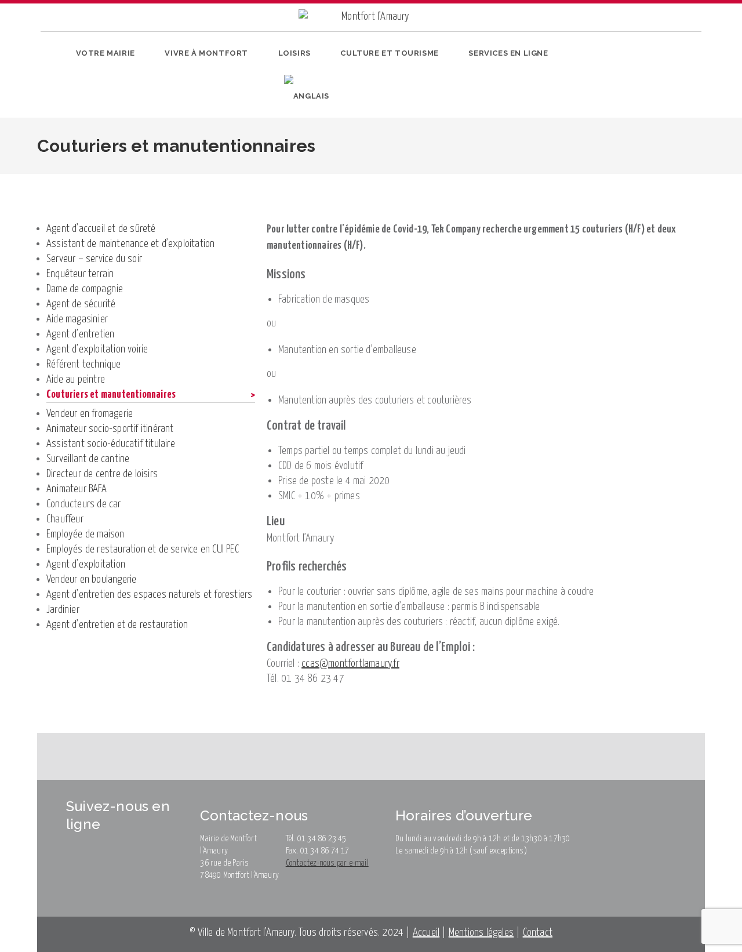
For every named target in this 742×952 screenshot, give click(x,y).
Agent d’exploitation (85, 564)
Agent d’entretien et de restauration (117, 624)
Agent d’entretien (80, 334)
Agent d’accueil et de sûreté (101, 228)
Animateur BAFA (76, 489)
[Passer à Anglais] (306, 96)
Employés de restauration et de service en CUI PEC (142, 549)
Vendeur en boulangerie (91, 579)
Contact (537, 932)
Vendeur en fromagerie (89, 413)
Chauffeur (64, 519)
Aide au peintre (75, 379)
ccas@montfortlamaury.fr (350, 663)
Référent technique (83, 364)
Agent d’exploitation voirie (97, 349)
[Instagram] (628, 77)
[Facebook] (610, 77)
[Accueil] (46, 182)
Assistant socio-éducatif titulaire (110, 443)
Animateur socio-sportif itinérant (110, 428)
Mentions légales (481, 932)
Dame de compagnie (84, 289)
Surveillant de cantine (87, 458)
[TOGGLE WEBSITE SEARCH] (349, 96)
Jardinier (62, 609)
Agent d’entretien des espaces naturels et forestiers (149, 594)
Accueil (426, 932)
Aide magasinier (77, 319)
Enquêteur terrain (80, 273)
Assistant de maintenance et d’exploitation (130, 243)
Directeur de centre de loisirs (102, 473)
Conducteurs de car (83, 504)
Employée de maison (85, 534)
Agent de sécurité (80, 304)
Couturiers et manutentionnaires (333, 182)
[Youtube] (646, 77)
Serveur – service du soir (94, 258)
